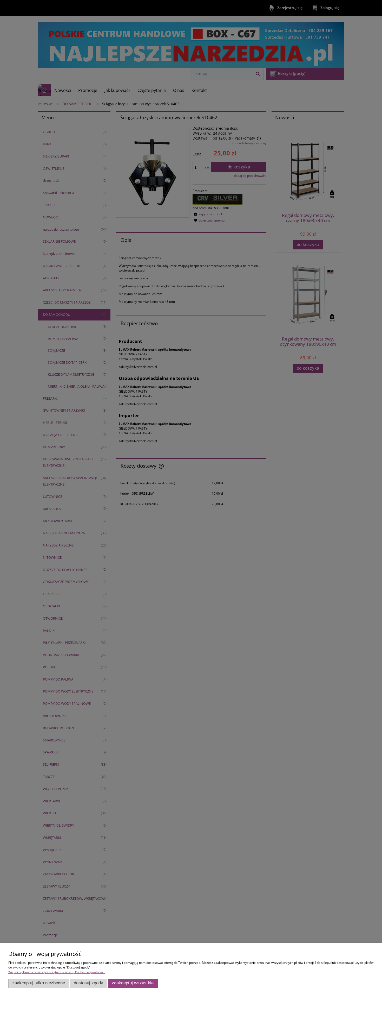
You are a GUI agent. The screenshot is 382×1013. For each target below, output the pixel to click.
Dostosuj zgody (88, 982)
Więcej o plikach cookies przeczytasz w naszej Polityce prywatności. (56, 972)
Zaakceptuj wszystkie (133, 982)
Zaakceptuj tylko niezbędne (38, 982)
